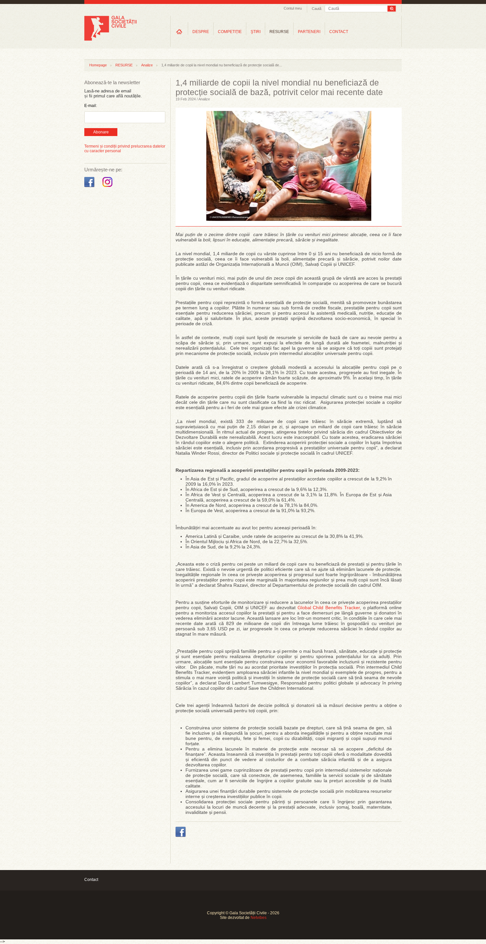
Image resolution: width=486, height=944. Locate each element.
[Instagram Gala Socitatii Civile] (108, 187)
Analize (147, 65)
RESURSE (279, 31)
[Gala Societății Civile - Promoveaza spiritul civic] (110, 39)
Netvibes (258, 917)
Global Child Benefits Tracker (329, 607)
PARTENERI (309, 31)
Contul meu (293, 8)
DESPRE (200, 31)
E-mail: (90, 105)
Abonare (101, 132)
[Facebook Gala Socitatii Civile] (90, 187)
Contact (91, 879)
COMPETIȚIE (230, 31)
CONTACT (338, 31)
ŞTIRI (256, 31)
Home (179, 31)
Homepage (98, 65)
